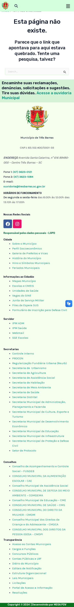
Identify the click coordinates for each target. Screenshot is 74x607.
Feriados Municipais (26, 268)
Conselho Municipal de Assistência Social (40, 485)
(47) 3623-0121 (22, 172)
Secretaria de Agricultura (29, 373)
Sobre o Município (24, 243)
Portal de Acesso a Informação (32, 587)
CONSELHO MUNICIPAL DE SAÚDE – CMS (38, 505)
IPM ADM (18, 323)
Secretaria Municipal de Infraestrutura (38, 436)
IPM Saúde (19, 328)
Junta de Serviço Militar (28, 300)
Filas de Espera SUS (25, 305)
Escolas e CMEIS (23, 285)
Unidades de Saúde (25, 290)
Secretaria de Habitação (28, 382)
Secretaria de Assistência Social (33, 377)
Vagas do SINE (21, 295)
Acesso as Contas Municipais (31, 544)
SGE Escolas (20, 337)
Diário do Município (25, 563)
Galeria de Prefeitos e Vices (30, 253)
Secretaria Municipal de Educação (35, 431)
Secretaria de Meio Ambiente (31, 387)
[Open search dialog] (16, 6)
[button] (68, 6)
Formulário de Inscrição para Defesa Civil (39, 310)
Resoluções (19, 592)
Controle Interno (23, 353)
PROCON (17, 358)
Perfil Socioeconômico (27, 248)
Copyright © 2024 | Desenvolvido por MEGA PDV (37, 604)
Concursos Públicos (25, 553)
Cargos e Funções (24, 549)
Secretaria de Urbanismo (29, 368)
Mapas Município (24, 281)
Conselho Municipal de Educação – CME (39, 500)
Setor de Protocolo (24, 450)
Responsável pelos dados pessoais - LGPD (29, 233)
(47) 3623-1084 (23, 176)
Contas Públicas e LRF (26, 558)
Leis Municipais (22, 578)
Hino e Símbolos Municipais (31, 263)
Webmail (18, 333)
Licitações (19, 583)
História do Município (26, 258)
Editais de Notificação (26, 568)
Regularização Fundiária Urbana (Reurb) (39, 363)
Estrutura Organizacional (29, 573)
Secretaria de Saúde (25, 392)
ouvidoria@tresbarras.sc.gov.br (24, 186)
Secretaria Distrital (24, 397)
